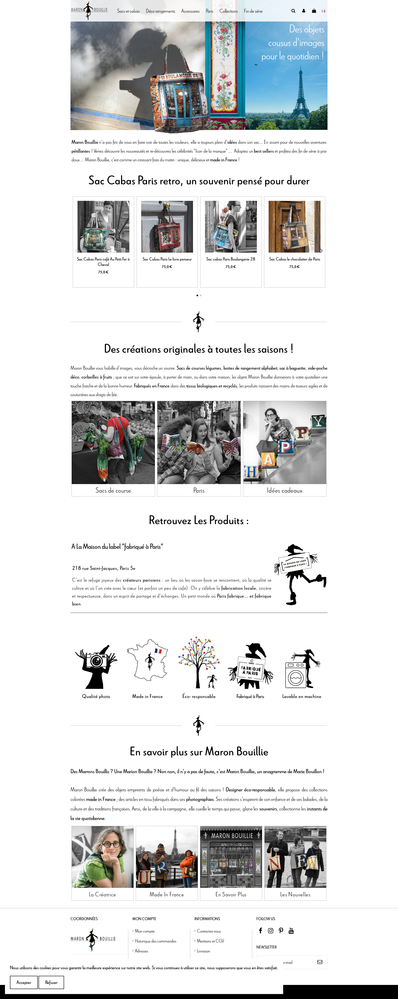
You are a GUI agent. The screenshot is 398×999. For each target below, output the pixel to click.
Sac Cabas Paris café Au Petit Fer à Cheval (103, 262)
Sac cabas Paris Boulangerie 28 (230, 259)
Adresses (141, 950)
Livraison (203, 950)
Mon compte (145, 930)
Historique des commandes (155, 940)
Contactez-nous (209, 930)
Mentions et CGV (210, 940)
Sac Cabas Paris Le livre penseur (167, 259)
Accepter (24, 982)
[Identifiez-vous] (304, 11)
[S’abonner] (319, 962)
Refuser (51, 982)
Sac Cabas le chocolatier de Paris (294, 259)
